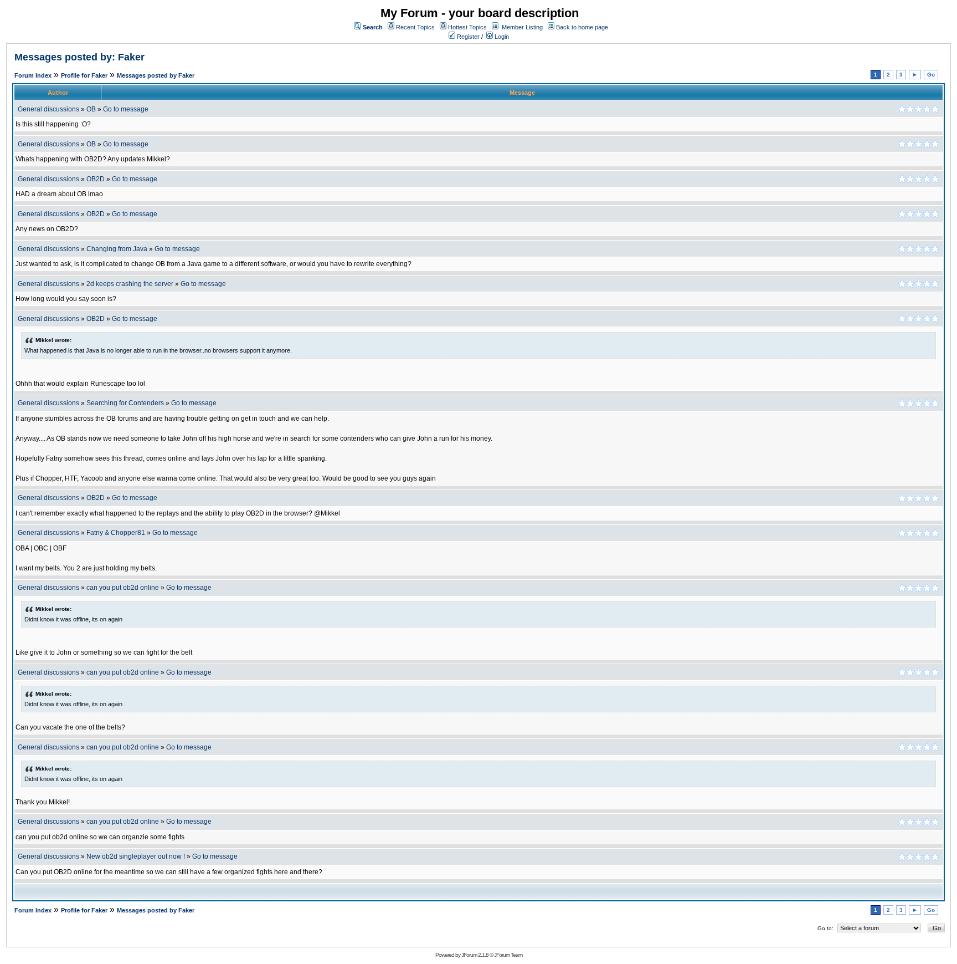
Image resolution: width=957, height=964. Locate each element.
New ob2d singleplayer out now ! (135, 856)
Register (467, 36)
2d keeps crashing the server (129, 284)
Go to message (125, 109)
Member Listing (522, 27)
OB (91, 109)
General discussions (48, 109)
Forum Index (33, 75)
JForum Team (508, 955)
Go (931, 75)
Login (501, 36)
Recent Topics (415, 27)
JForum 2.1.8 (474, 955)
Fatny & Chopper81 (115, 533)
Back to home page (582, 27)
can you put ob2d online (122, 587)
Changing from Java (117, 249)
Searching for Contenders (126, 403)
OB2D (95, 179)
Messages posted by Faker (155, 75)
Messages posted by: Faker (79, 57)
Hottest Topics (467, 27)
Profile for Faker (84, 75)
